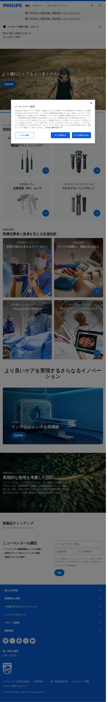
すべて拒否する (60, 135)
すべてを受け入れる (81, 135)
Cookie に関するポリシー (54, 127)
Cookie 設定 (24, 135)
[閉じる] (91, 103)
